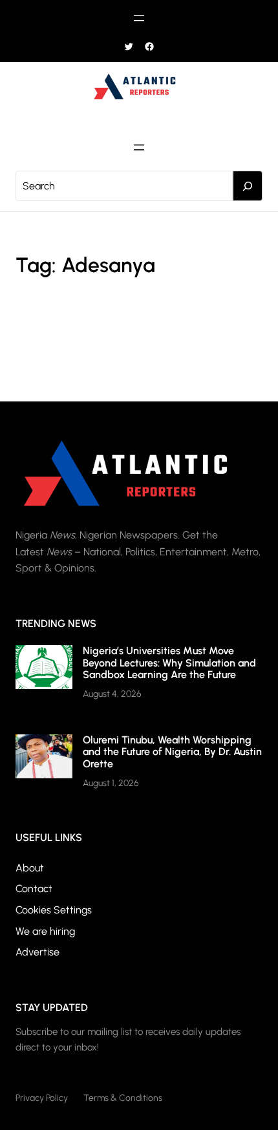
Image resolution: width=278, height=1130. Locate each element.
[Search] (247, 186)
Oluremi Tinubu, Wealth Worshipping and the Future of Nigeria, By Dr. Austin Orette (172, 752)
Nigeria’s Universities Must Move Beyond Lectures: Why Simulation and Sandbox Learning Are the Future (169, 663)
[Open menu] (139, 18)
